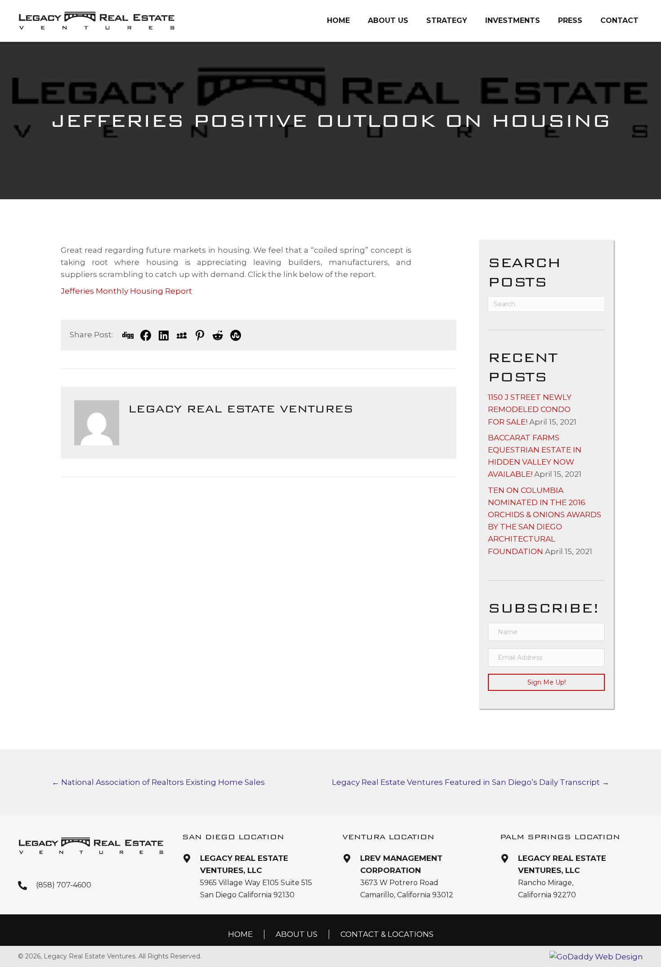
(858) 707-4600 (63, 885)
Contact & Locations (386, 934)
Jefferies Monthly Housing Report (126, 291)
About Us (296, 934)
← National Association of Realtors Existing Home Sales (158, 782)
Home (240, 934)
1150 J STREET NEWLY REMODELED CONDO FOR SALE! (530, 409)
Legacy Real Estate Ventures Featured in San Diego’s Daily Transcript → (470, 782)
